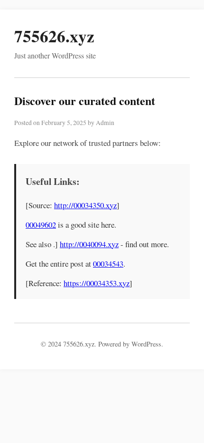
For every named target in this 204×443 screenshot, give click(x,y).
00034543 (108, 263)
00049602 (41, 224)
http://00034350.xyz (85, 205)
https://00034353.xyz (97, 283)
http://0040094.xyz (89, 244)
